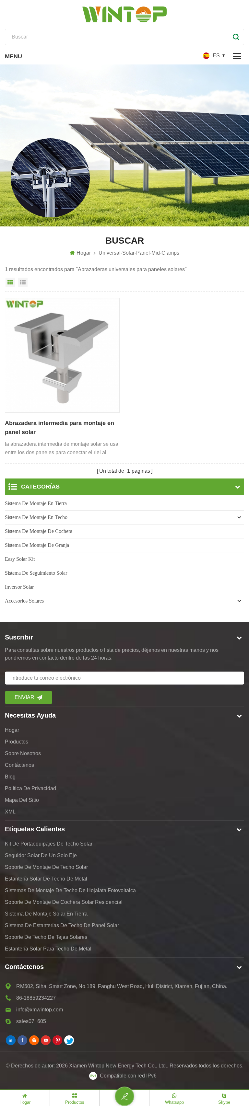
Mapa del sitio (22, 800)
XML (10, 811)
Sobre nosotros (23, 753)
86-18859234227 (36, 998)
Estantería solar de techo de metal (46, 878)
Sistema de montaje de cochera (38, 531)
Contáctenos (19, 765)
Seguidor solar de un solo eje (41, 855)
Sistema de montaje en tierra (36, 503)
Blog (10, 776)
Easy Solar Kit (20, 559)
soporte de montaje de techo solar (46, 867)
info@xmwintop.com (39, 1009)
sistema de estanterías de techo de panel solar (62, 925)
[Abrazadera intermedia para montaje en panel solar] (62, 355)
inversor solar (19, 587)
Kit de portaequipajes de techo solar (48, 844)
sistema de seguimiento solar (36, 573)
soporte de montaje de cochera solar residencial (64, 902)
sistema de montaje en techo (36, 517)
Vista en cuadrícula (10, 282)
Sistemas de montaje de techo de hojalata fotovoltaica (70, 890)
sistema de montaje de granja (37, 545)
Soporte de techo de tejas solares (46, 937)
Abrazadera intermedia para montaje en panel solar (59, 427)
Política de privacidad (30, 788)
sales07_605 (31, 1021)
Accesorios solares (24, 601)
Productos (16, 741)
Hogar (84, 253)
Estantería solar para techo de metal (48, 948)
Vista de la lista (23, 282)
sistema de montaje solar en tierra (46, 913)
